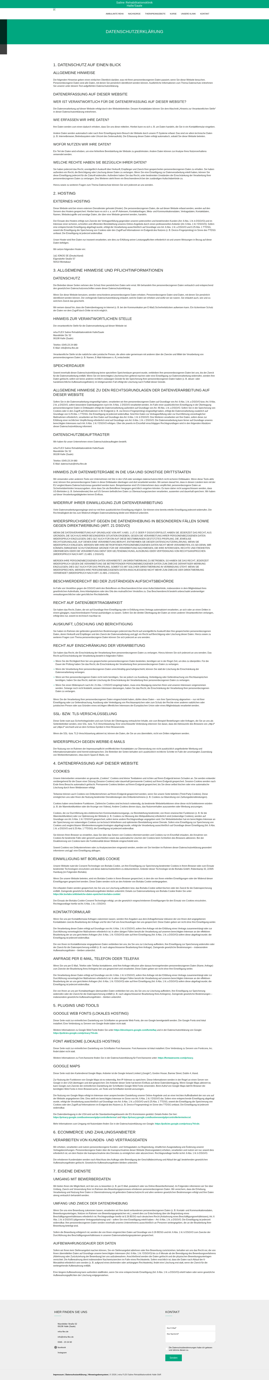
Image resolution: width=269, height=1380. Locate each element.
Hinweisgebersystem (98, 1374)
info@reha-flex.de (66, 1337)
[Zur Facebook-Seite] (3, 51)
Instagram (62, 1352)
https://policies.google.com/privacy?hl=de (75, 1033)
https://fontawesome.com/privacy (175, 1058)
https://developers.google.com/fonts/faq (135, 1030)
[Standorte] (3, 22)
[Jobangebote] (3, 44)
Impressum (58, 1374)
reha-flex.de (63, 1331)
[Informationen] (3, 30)
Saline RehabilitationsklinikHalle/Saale (134, 4)
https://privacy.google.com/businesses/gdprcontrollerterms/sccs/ (156, 1117)
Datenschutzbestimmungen (184, 1347)
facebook (62, 1347)
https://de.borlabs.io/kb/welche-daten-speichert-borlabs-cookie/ (86, 894)
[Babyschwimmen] (3, 37)
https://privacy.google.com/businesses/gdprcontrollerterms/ (85, 1117)
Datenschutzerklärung (76, 1374)
